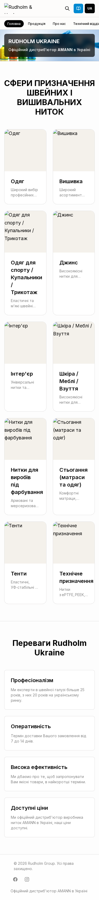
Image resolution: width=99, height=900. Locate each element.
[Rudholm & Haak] (24, 8)
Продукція (36, 24)
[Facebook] (15, 879)
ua (89, 8)
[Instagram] (27, 879)
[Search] (67, 8)
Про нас (59, 24)
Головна (14, 24)
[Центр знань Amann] (78, 8)
